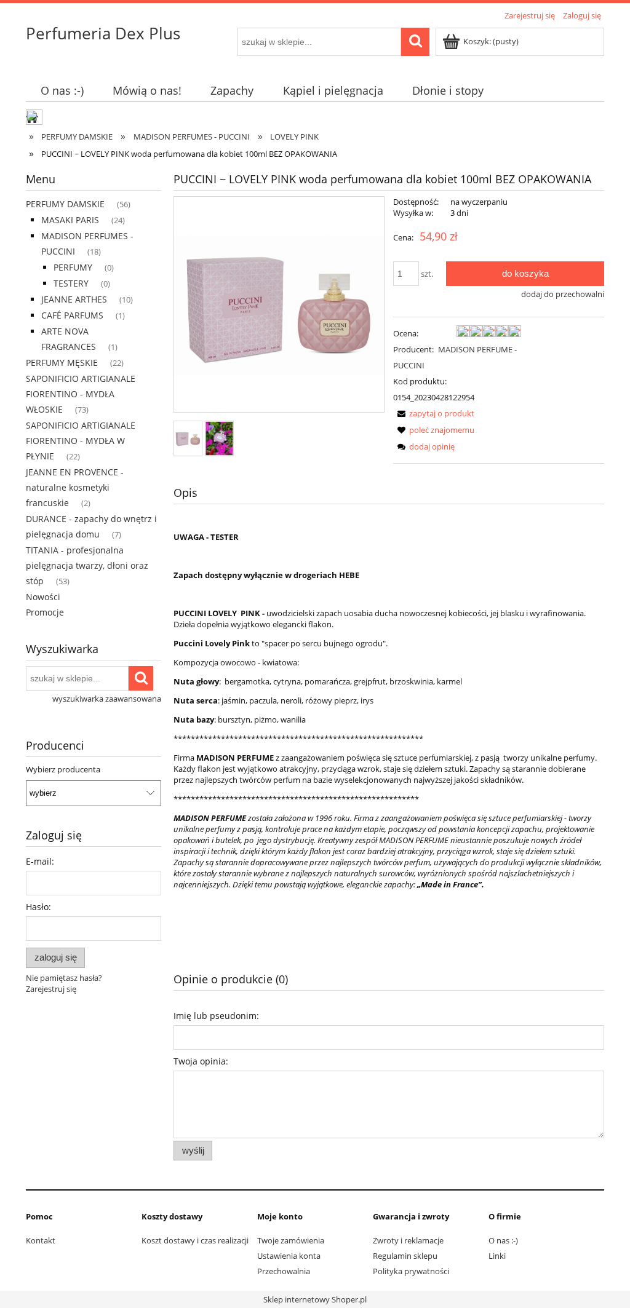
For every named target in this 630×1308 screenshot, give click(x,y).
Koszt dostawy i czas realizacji (195, 1240)
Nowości (43, 597)
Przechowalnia (283, 1271)
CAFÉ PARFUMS (72, 315)
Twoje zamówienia (290, 1240)
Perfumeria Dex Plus (103, 33)
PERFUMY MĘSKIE (62, 362)
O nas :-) (503, 1240)
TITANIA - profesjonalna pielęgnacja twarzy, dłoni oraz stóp (87, 565)
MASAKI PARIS (70, 220)
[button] (433, 413)
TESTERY (71, 283)
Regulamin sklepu (405, 1255)
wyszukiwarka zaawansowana (106, 698)
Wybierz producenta (63, 769)
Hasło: (38, 907)
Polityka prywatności (411, 1271)
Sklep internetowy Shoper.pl (315, 1299)
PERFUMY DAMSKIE (65, 204)
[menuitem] (62, 90)
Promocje (45, 612)
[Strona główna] (35, 118)
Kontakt (40, 1240)
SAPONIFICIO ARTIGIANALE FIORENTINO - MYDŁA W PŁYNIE (80, 440)
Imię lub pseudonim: (216, 1015)
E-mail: (40, 861)
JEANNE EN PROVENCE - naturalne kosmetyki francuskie (75, 487)
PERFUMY (73, 267)
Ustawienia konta (289, 1255)
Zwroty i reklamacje (408, 1240)
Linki (497, 1255)
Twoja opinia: (200, 1061)
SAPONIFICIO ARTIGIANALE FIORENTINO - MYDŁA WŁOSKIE (80, 394)
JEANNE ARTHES (74, 299)
